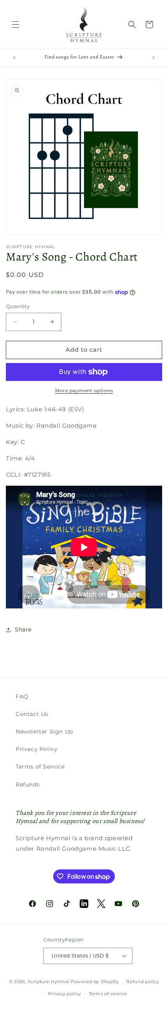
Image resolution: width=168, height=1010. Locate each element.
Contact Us (32, 713)
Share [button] (23, 629)
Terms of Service (40, 766)
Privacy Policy (36, 749)
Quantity (18, 306)
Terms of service (108, 993)
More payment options (84, 390)
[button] (15, 24)
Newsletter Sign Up (44, 731)
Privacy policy (64, 993)
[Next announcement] (153, 57)
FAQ (22, 696)
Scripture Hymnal (48, 981)
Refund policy (142, 981)
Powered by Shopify (95, 981)
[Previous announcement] (14, 57)
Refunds (27, 784)
